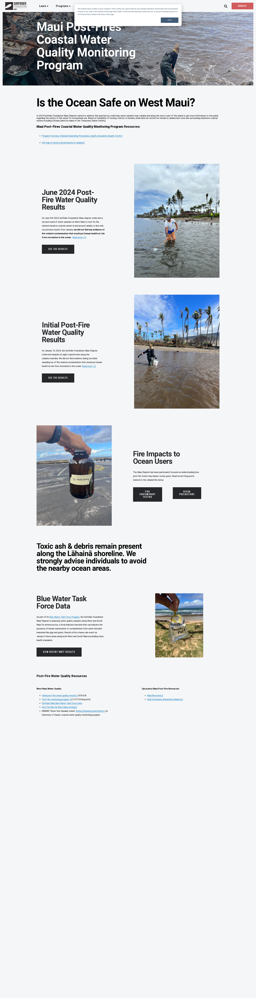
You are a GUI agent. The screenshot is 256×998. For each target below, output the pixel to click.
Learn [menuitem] (43, 6)
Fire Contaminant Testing (148, 494)
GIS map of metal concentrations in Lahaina (62, 142)
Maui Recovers (154, 695)
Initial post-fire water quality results (59, 695)
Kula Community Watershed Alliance (164, 699)
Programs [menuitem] (62, 6)
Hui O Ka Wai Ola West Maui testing (58, 707)
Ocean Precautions (187, 493)
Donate (242, 6)
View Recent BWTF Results (59, 652)
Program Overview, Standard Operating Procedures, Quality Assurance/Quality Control (82, 136)
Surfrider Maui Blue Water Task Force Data (62, 703)
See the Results (58, 249)
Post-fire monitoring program (56, 699)
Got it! (170, 20)
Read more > (78, 237)
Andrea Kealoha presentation (89, 711)
